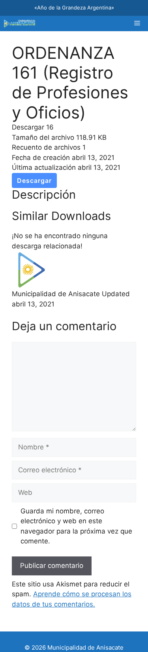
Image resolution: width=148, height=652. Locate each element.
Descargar (34, 180)
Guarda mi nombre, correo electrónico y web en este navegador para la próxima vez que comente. (76, 526)
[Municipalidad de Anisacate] (19, 23)
